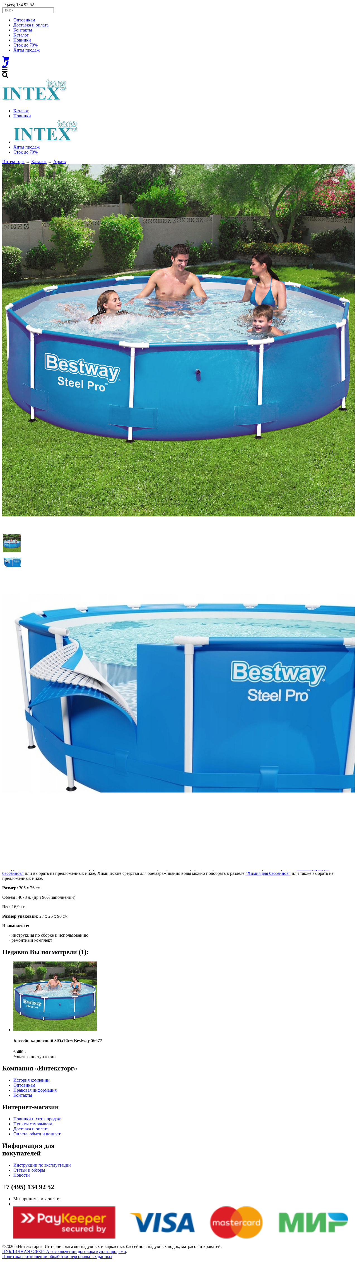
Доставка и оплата (31, 25)
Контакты (22, 30)
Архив (59, 161)
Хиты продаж (26, 50)
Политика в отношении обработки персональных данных (57, 1256)
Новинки (22, 40)
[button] (11, 543)
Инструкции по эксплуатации (42, 1165)
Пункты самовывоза (32, 1123)
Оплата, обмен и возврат (37, 1133)
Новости (21, 1175)
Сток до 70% (25, 45)
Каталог (21, 35)
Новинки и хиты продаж (37, 1118)
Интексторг (13, 161)
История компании (31, 1080)
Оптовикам (24, 20)
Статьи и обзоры (29, 1170)
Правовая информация (35, 1090)
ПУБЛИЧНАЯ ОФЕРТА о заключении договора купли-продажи (64, 1251)
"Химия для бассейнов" (268, 873)
